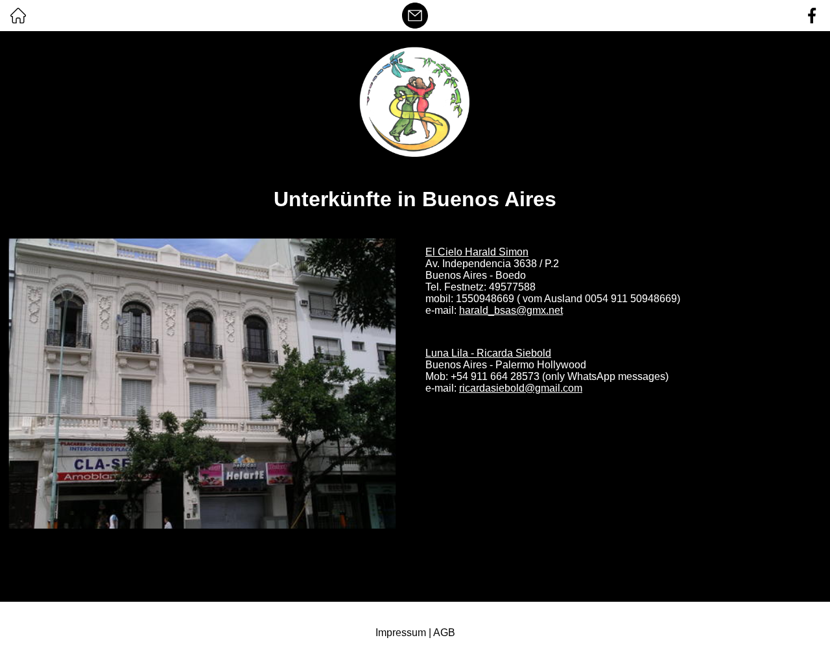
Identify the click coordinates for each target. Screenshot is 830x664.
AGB (444, 632)
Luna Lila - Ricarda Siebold (488, 353)
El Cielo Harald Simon (476, 251)
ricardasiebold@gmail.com (520, 388)
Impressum (400, 632)
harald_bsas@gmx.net (511, 310)
